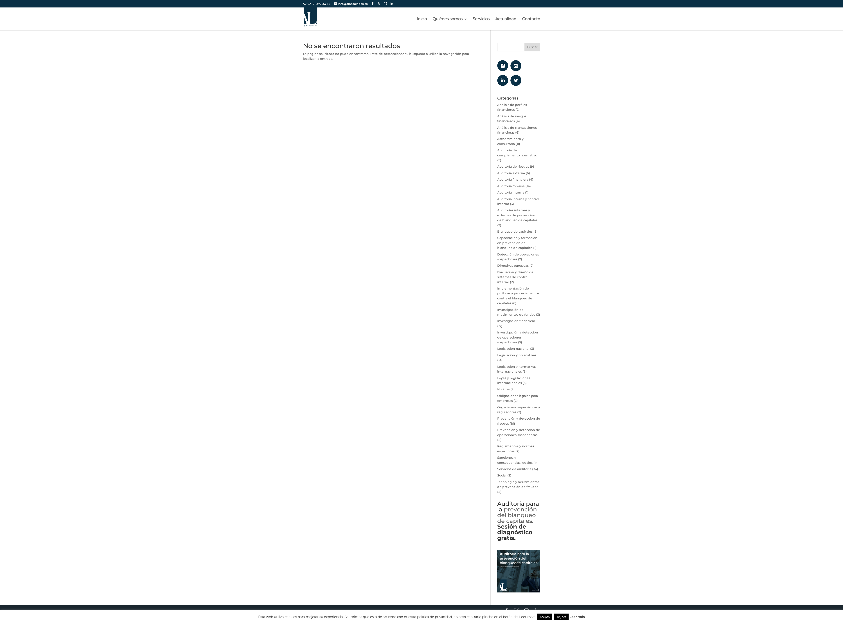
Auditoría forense (511, 186)
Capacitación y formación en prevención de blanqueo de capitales (517, 243)
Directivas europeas (513, 266)
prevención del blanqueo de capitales (517, 515)
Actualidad (505, 19)
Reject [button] (561, 617)
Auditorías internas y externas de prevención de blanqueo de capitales (517, 215)
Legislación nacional (513, 349)
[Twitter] (517, 80)
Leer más (577, 617)
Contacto (531, 19)
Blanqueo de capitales (515, 232)
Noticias (503, 389)
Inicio (422, 19)
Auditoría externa (511, 173)
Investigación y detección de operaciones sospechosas (517, 337)
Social (501, 475)
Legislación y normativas (516, 355)
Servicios (481, 19)
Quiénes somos (447, 19)
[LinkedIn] (391, 3)
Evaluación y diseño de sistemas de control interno (515, 277)
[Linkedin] (503, 80)
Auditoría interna (510, 192)
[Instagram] (517, 65)
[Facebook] (503, 65)
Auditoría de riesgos (513, 166)
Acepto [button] (545, 617)
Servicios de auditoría (514, 469)
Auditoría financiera (512, 179)
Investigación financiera (516, 321)
